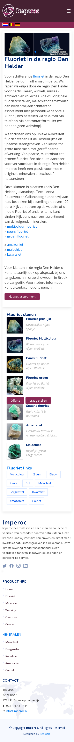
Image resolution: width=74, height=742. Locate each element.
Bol (27, 483)
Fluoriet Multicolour (41, 338)
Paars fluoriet (36, 358)
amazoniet (15, 244)
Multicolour (17, 474)
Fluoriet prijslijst (38, 319)
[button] (32, 52)
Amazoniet (34, 425)
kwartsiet (14, 254)
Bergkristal (17, 492)
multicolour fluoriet (22, 226)
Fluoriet (10, 596)
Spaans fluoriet (37, 406)
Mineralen (11, 603)
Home (9, 589)
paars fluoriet (17, 231)
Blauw (53, 474)
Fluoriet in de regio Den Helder (36, 62)
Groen (37, 474)
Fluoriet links (19, 468)
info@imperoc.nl (16, 711)
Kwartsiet (38, 492)
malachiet (14, 249)
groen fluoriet (18, 236)
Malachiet (33, 445)
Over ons (11, 617)
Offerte (15, 400)
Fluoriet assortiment (22, 297)
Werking (10, 610)
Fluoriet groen (37, 378)
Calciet (36, 501)
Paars (13, 483)
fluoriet (38, 76)
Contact (10, 624)
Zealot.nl (45, 734)
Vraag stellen (38, 400)
